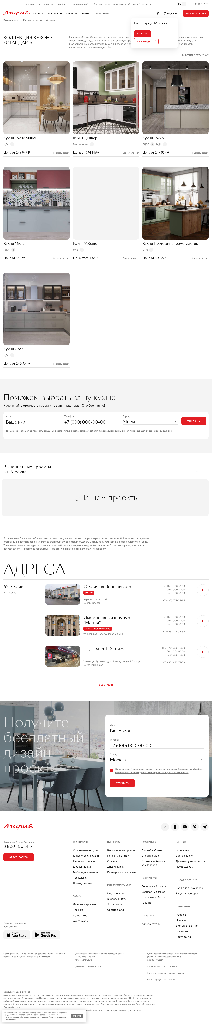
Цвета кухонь (115, 893)
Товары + (78, 896)
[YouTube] (185, 827)
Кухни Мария (80, 842)
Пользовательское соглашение (162, 966)
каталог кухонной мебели (38, 956)
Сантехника (80, 915)
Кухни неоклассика (85, 861)
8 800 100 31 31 (200, 4)
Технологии (80, 877)
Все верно (142, 33)
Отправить (193, 421)
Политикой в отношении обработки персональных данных (31, 1016)
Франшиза (182, 850)
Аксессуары (80, 921)
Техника (78, 909)
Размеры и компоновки (122, 872)
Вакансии (182, 931)
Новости (181, 920)
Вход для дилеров (186, 879)
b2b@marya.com (155, 960)
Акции (85, 13)
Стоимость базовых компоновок (154, 863)
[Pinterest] (195, 827)
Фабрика (181, 914)
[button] (170, 13)
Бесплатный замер (153, 891)
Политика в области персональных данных (168, 973)
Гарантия (147, 902)
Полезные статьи (118, 855)
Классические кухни (86, 855)
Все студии (106, 685)
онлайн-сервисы (142, 4)
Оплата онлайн (151, 855)
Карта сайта (183, 936)
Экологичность (116, 898)
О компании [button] (101, 13)
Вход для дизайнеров (189, 888)
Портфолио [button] (55, 13)
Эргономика (114, 904)
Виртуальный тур (187, 925)
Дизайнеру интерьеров (190, 861)
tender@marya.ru (83, 960)
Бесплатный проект (154, 886)
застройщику (46, 4)
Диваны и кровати (84, 904)
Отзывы (112, 861)
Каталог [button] (38, 13)
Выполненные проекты (121, 850)
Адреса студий (151, 924)
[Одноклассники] (175, 827)
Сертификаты (115, 909)
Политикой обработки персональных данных (148, 431)
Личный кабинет (152, 850)
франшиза (29, 4)
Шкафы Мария (82, 866)
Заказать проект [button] (196, 13)
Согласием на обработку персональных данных (97, 431)
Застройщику (184, 855)
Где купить (148, 915)
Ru (179, 4)
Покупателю (149, 842)
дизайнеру (63, 4)
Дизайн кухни (115, 866)
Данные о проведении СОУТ (89, 966)
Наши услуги (149, 878)
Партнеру (181, 842)
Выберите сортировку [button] (195, 55)
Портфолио (113, 842)
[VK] (165, 827)
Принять (77, 1016)
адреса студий (121, 4)
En (183, 4)
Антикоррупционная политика (161, 979)
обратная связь (101, 4)
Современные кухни (86, 850)
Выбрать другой (146, 41)
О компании (183, 906)
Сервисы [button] (71, 13)
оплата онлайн (81, 4)
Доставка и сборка (153, 897)
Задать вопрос (18, 857)
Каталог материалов (119, 885)
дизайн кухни (18, 956)
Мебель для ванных (85, 872)
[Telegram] (204, 827)
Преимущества (82, 883)
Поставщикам (184, 866)
